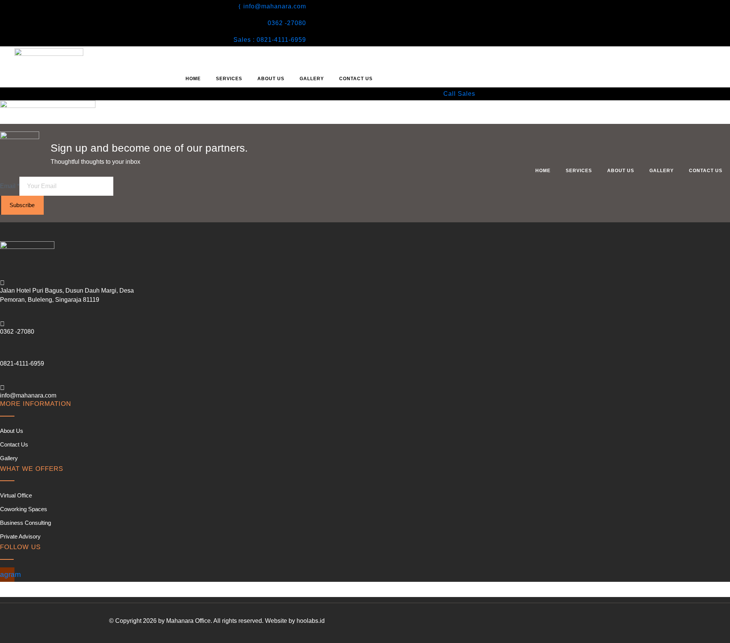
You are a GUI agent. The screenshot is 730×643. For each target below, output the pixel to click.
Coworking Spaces (23, 509)
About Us (270, 78)
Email (9, 186)
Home (193, 78)
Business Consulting (25, 522)
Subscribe (22, 205)
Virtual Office (16, 495)
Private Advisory (20, 536)
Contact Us (356, 78)
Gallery (312, 78)
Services (229, 78)
